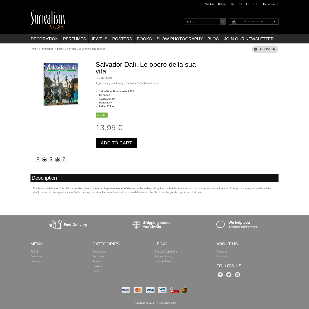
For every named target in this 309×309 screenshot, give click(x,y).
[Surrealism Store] (47, 27)
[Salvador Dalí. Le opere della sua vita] (61, 84)
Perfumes (74, 39)
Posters (122, 39)
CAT (232, 4)
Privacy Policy (163, 256)
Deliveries (36, 256)
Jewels (99, 39)
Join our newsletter (249, 39)
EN (247, 4)
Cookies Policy (163, 261)
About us (209, 4)
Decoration (44, 39)
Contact (222, 4)
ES (240, 4)
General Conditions (166, 251)
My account (269, 4)
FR (255, 4)
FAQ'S (34, 251)
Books (144, 39)
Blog (213, 39)
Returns (35, 261)
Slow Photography (180, 39)
